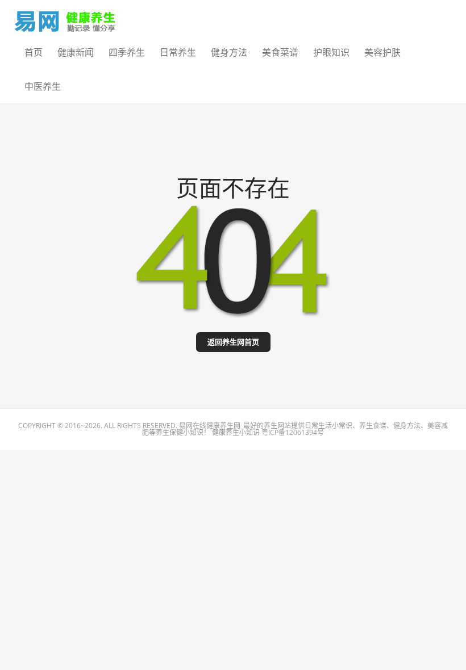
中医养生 (42, 86)
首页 (33, 52)
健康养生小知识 (236, 432)
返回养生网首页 (233, 342)
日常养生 (178, 52)
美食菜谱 (280, 52)
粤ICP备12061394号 (292, 432)
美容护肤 (382, 52)
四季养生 (127, 52)
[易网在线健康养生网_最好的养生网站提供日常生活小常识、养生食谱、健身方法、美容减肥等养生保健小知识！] (65, 18)
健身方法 (229, 52)
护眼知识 (331, 52)
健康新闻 (75, 52)
